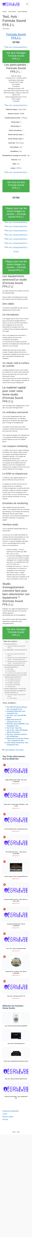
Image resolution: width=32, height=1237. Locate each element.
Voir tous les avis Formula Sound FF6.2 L (16, 185)
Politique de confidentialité (10, 1111)
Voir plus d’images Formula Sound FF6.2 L (16, 56)
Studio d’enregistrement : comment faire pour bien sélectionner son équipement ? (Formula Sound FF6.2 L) (15, 690)
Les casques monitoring (14, 680)
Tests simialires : (13, 698)
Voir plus (16, 251)
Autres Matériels (22, 11)
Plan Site (5, 1119)
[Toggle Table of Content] (26, 641)
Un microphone (12, 671)
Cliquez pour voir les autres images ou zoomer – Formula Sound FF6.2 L (16, 212)
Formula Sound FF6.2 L (11, 644)
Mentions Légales (7, 1116)
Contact (4, 1114)
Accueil (4, 11)
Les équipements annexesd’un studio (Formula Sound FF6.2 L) (14, 666)
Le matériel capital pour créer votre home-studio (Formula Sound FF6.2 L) (16, 676)
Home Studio (12, 11)
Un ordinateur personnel (14, 679)
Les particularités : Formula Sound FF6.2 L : (16, 651)
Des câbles (10, 669)
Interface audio (11, 686)
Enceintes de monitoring (14, 684)
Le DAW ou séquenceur (14, 682)
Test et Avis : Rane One (14, 728)
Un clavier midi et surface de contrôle (17, 673)
